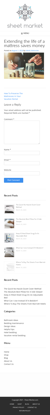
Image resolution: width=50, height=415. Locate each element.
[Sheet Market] (25, 15)
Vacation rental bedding (14, 335)
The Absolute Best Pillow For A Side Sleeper (23, 292)
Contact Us (9, 364)
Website (7, 170)
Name (7, 149)
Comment (9, 119)
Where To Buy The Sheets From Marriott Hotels (25, 303)
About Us (8, 361)
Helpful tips (9, 329)
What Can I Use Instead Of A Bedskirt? (29, 248)
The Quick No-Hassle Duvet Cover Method (22, 288)
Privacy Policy (18, 407)
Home (6, 352)
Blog (6, 358)
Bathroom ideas (11, 320)
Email (7, 160)
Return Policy (24, 411)
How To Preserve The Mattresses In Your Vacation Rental (13, 96)
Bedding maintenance (14, 323)
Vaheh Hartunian (32, 50)
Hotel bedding (10, 332)
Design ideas (9, 326)
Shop (6, 355)
